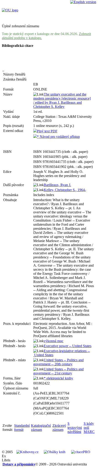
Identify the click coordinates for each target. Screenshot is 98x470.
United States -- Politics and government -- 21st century (58, 371)
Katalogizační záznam (41, 428)
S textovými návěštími (74, 428)
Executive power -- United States (67, 346)
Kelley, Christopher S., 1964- (65, 190)
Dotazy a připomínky (19, 464)
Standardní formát (22, 428)
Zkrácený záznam (59, 428)
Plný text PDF (47, 131)
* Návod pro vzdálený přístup (58, 137)
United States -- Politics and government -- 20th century (58, 362)
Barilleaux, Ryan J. (57, 185)
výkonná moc (53, 341)
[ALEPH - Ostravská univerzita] (10, 10)
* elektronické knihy (58, 378)
